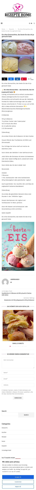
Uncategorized (6, 450)
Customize (18, 482)
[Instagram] (29, 23)
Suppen (4, 446)
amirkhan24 (14, 279)
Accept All (18, 477)
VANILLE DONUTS (18, 343)
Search (4, 411)
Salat (3, 441)
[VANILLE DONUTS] (18, 325)
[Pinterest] (31, 23)
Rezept (4, 437)
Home (3, 29)
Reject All (18, 486)
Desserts (11, 29)
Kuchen (4, 432)
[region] (18, 474)
